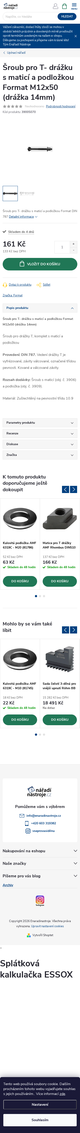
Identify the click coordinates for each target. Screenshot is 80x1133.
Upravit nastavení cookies (47, 926)
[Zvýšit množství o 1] (73, 244)
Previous (65, 489)
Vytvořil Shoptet (42, 935)
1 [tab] (36, 596)
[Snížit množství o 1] (73, 250)
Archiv (8, 885)
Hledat (67, 17)
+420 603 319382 (43, 823)
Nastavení (40, 1104)
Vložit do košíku (43, 264)
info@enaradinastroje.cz (43, 816)
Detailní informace (21, 217)
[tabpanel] (20, 544)
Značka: (12, 295)
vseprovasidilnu (43, 831)
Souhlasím (40, 1120)
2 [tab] (40, 596)
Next (73, 489)
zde (62, 1093)
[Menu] (74, 6)
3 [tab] (44, 596)
